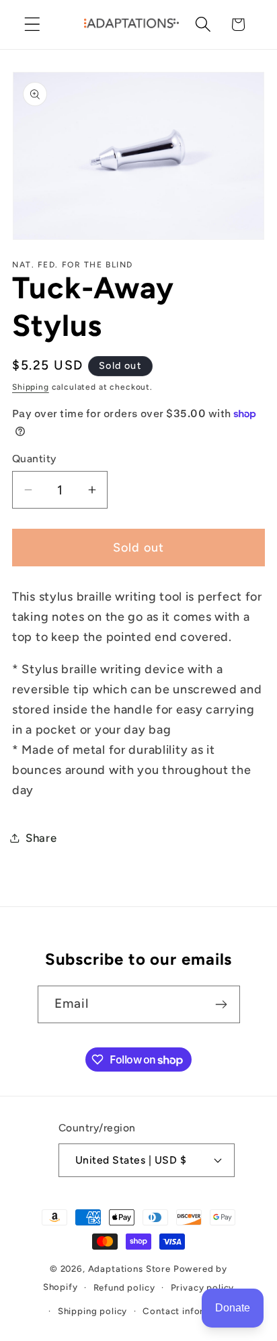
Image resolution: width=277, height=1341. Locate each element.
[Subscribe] (221, 1004)
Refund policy (124, 1287)
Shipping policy (93, 1310)
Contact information (189, 1310)
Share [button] (41, 838)
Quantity (34, 458)
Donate (232, 1307)
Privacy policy (203, 1287)
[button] (32, 24)
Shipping (30, 387)
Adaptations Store (129, 1268)
